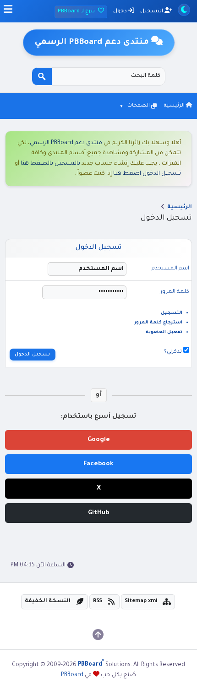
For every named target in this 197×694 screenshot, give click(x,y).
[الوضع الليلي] (184, 10)
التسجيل (152, 12)
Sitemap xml (141, 601)
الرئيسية (175, 105)
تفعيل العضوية (164, 332)
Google (99, 439)
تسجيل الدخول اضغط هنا (147, 174)
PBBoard (72, 675)
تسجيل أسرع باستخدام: (98, 416)
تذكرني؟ (173, 352)
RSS (97, 601)
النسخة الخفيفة (48, 601)
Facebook (98, 464)
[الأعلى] (98, 634)
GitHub (98, 513)
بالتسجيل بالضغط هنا (50, 164)
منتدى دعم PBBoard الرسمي (66, 143)
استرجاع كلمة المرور (158, 322)
